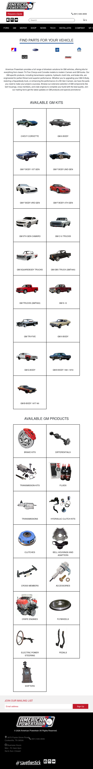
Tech (52, 28)
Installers (65, 28)
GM (14, 28)
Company (80, 28)
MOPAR (23, 28)
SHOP (33, 28)
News (43, 28)
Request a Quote (15, 13)
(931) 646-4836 (80, 13)
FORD (6, 28)
